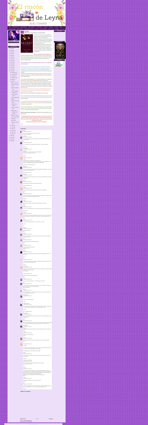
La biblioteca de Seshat (26, 303)
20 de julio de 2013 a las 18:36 (27, 368)
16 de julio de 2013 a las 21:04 (27, 167)
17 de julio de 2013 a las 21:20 (27, 304)
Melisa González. (25, 313)
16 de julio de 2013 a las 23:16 (27, 234)
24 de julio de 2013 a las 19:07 (27, 378)
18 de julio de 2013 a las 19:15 (27, 353)
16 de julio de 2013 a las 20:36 (27, 142)
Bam (23, 244)
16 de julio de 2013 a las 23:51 (27, 239)
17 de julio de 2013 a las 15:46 (27, 283)
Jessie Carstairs (25, 325)
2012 (11, 135)
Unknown (24, 187)
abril (12, 128)
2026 (11, 48)
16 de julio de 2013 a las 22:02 (27, 201)
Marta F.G (24, 289)
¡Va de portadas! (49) (15, 97)
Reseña (41, 32)
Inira (23, 282)
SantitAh (24, 205)
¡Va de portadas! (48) (15, 116)
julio (12, 81)
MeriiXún (24, 227)
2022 (11, 55)
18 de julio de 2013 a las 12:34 (27, 338)
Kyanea (24, 130)
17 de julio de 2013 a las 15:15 (27, 279)
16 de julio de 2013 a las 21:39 (27, 188)
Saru (23, 319)
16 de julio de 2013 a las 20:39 (27, 157)
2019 (11, 60)
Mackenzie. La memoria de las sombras (14, 112)
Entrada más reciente (23, 418)
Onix (24, 192)
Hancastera (24, 367)
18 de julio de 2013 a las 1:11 (27, 326)
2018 (11, 62)
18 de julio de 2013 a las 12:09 (27, 332)
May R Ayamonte (25, 294)
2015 (11, 67)
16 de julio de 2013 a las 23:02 (27, 228)
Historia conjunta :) (14, 82)
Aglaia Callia (25, 166)
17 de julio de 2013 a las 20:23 (27, 295)
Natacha (24, 352)
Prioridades (13, 118)
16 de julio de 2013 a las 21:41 (27, 193)
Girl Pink (24, 377)
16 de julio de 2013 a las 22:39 (27, 213)
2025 (11, 50)
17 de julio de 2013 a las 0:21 (27, 245)
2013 (11, 70)
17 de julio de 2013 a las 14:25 (27, 273)
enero (12, 133)
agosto (12, 79)
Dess (24, 238)
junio (12, 125)
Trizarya (24, 156)
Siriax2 (24, 278)
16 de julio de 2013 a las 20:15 (27, 131)
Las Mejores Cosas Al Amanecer (27, 360)
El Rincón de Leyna (35, 424)
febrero (12, 132)
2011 (11, 137)
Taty (23, 258)
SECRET (12, 99)
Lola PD (24, 200)
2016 (11, 65)
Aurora (24, 337)
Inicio (37, 418)
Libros (38, 32)
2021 (11, 57)
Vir (23, 141)
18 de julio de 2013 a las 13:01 (27, 343)
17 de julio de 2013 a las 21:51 (27, 314)
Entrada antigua (51, 418)
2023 (11, 53)
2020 (11, 58)
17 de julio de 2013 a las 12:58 (27, 259)
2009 (11, 140)
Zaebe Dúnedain (25, 148)
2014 (11, 69)
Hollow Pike (13, 120)
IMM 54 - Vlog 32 (14, 115)
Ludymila (24, 212)
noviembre (13, 74)
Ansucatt (24, 233)
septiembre (13, 77)
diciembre (13, 72)
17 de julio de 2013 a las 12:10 (27, 251)
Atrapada (24, 250)
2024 (11, 51)
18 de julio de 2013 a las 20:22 (27, 361)
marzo (12, 130)
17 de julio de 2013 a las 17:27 (27, 290)
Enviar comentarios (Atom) (27, 420)
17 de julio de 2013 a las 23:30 (27, 320)
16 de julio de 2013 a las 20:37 (27, 149)
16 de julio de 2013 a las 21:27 (27, 181)
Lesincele (24, 331)
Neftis (24, 180)
